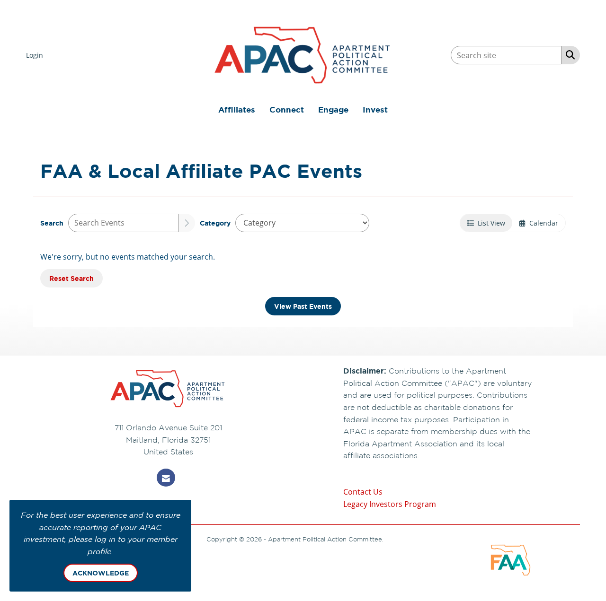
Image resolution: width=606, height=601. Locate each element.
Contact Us (363, 492)
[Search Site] (568, 54)
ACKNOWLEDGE (100, 573)
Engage (333, 109)
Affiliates (236, 109)
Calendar (542, 222)
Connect (286, 109)
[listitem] (35, 55)
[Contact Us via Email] (166, 477)
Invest (375, 109)
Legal (392, 539)
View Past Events (303, 306)
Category (215, 223)
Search (51, 223)
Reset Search (71, 278)
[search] (187, 223)
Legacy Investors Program (389, 504)
